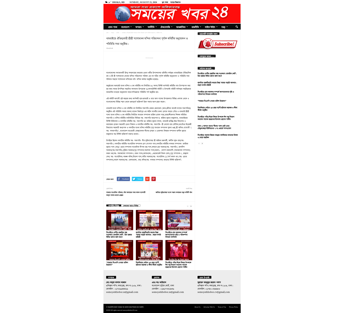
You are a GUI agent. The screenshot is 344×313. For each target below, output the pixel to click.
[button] (237, 27)
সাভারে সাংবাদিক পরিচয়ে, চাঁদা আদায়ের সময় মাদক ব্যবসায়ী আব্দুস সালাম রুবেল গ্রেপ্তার (125, 193)
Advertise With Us (209, 306)
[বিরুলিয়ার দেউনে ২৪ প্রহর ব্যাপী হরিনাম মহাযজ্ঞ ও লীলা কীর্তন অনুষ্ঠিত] (149, 250)
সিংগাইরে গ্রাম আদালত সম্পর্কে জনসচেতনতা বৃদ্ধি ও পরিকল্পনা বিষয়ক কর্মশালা (176, 234)
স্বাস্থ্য (223, 26)
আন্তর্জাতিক (180, 26)
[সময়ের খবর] (172, 13)
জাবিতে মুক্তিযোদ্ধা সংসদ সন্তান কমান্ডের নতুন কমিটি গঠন (174, 192)
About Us (197, 306)
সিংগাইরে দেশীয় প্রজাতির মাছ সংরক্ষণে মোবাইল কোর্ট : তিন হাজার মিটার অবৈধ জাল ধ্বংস (119, 234)
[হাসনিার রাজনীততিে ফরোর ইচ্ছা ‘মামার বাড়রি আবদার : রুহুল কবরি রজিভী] (149, 220)
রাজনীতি (195, 26)
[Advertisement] (149, 64)
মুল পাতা (165, 2)
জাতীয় (117, 32)
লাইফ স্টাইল (210, 26)
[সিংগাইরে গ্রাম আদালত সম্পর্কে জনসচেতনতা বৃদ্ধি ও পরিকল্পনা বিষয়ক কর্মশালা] (178, 220)
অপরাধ (138, 26)
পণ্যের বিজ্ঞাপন (175, 2)
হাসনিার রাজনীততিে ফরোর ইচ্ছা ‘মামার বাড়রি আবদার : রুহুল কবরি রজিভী (148, 234)
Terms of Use (222, 306)
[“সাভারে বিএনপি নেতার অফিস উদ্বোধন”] (119, 250)
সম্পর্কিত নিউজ (113, 205)
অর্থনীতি (151, 26)
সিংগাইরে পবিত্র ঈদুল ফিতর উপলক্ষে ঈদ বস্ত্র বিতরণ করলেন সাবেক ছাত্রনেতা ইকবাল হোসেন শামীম (178, 264)
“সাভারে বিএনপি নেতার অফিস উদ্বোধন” (212, 100)
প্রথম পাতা (112, 26)
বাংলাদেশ (125, 26)
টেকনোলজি (165, 26)
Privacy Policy (233, 306)
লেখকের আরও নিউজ (130, 205)
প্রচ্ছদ (107, 32)
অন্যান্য (112, 32)
